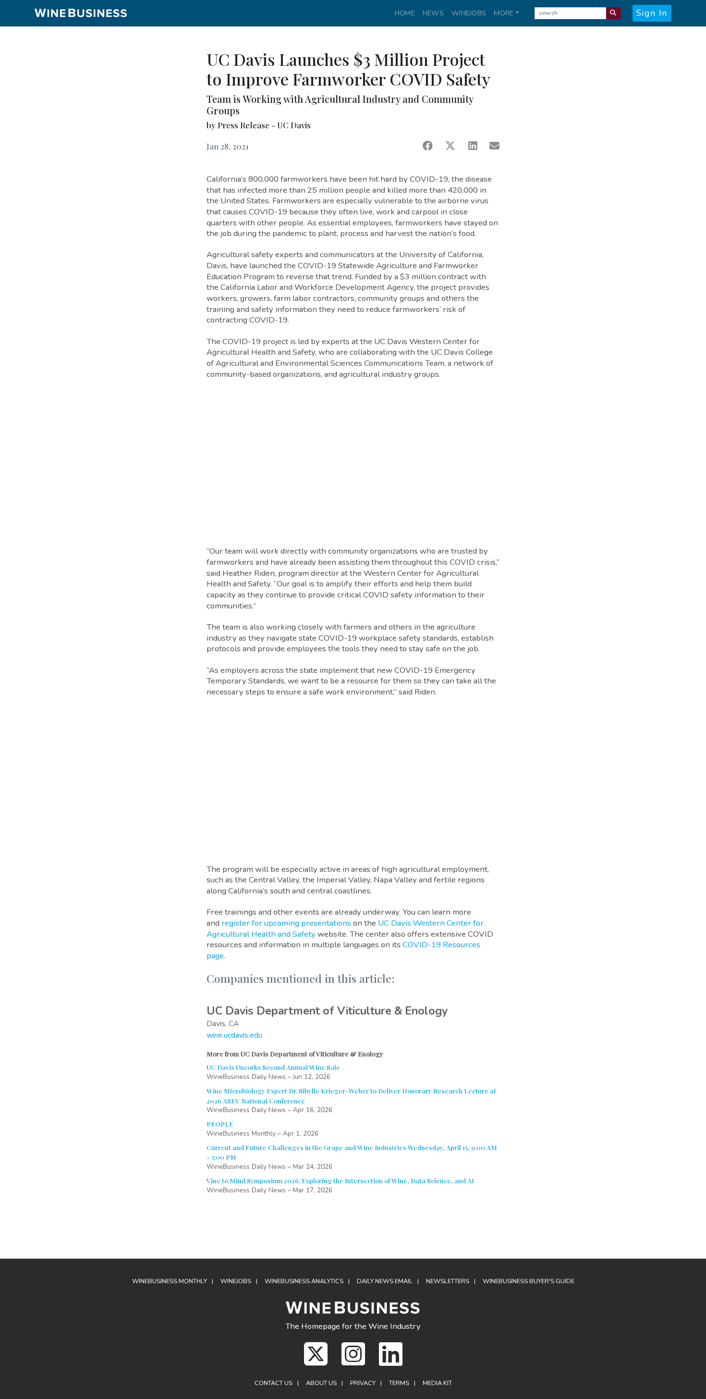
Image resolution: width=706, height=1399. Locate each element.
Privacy (363, 1383)
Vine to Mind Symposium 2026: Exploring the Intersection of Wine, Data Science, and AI (340, 1180)
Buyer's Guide (528, 1281)
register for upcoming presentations (286, 923)
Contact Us (273, 1383)
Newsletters (447, 1281)
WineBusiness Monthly (169, 1281)
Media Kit (437, 1383)
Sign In (652, 13)
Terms (399, 1383)
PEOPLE (220, 1123)
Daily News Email (385, 1281)
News (433, 13)
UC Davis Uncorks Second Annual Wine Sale (273, 1067)
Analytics (304, 1281)
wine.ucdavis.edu (234, 1035)
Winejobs (468, 13)
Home (405, 13)
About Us (321, 1383)
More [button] (503, 13)
